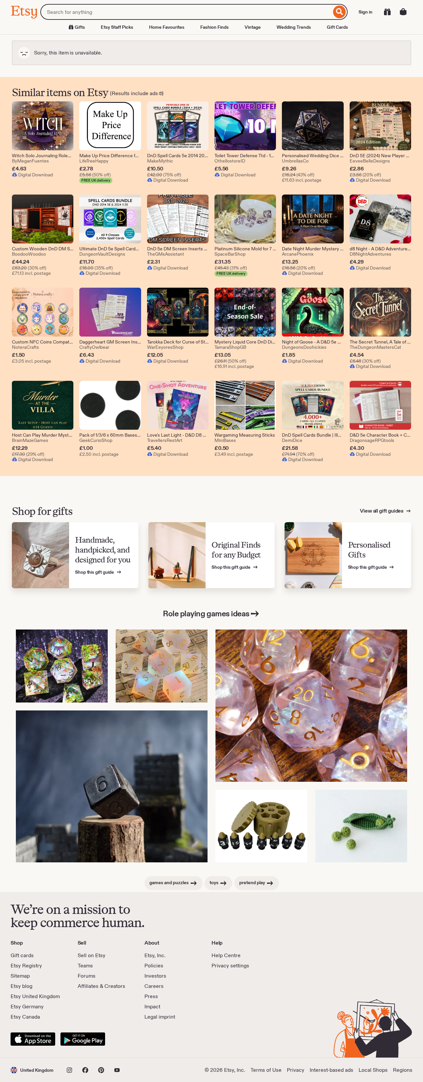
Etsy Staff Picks (117, 27)
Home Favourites (166, 27)
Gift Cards (337, 27)
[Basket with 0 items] (403, 12)
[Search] (339, 12)
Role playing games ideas (206, 613)
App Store (33, 1039)
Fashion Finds (214, 27)
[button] (32, 1070)
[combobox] (185, 12)
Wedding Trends (294, 27)
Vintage (253, 27)
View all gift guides (382, 511)
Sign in (365, 12)
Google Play (82, 1039)
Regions (402, 1070)
